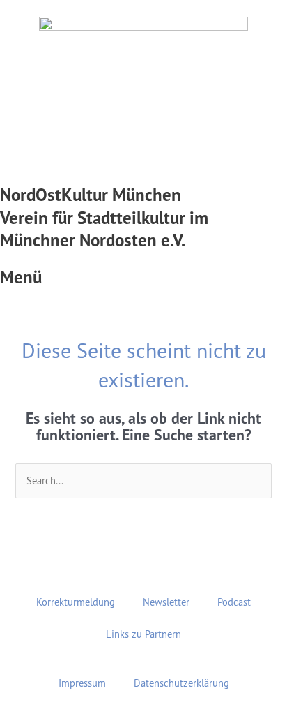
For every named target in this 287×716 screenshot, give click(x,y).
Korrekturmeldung (75, 602)
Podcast (234, 602)
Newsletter (166, 602)
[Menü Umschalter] (143, 259)
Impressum (82, 682)
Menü (21, 277)
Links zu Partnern (143, 634)
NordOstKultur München (90, 195)
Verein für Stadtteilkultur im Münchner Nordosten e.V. (104, 229)
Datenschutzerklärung (181, 682)
